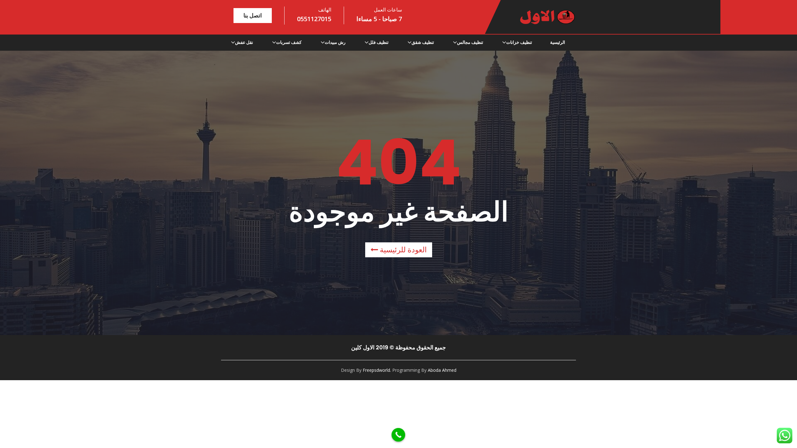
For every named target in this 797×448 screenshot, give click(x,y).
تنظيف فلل (379, 42)
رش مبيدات (335, 42)
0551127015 (314, 19)
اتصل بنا (252, 15)
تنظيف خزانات (519, 42)
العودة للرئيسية (402, 250)
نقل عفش (244, 42)
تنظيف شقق (423, 42)
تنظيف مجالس (470, 42)
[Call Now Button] (398, 435)
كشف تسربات (289, 42)
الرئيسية (557, 42)
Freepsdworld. (377, 370)
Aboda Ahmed (442, 370)
